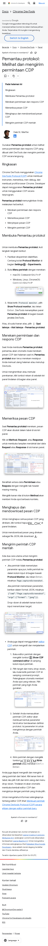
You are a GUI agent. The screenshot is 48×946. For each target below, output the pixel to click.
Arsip (4, 893)
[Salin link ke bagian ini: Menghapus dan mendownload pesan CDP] (42, 511)
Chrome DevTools (24, 11)
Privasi (17, 933)
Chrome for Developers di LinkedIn (16, 918)
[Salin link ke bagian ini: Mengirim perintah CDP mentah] (15, 548)
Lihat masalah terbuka (11, 873)
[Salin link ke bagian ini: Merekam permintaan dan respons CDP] (24, 339)
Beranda (5, 47)
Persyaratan (7, 933)
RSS (3, 922)
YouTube (5, 914)
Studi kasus (7, 889)
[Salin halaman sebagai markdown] (13, 76)
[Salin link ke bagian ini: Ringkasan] (19, 164)
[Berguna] (31, 53)
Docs (5, 11)
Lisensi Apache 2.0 (20, 841)
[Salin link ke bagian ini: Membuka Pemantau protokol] (4, 239)
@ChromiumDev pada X (12, 909)
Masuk (42, 3)
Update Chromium (10, 885)
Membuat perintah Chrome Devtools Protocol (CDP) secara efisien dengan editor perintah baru (23, 805)
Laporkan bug (8, 869)
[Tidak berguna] (35, 53)
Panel (40, 47)
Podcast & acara (9, 898)
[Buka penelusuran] (29, 3)
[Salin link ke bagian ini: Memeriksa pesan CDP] (37, 418)
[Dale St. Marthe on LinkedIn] (14, 137)
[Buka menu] (4, 3)
